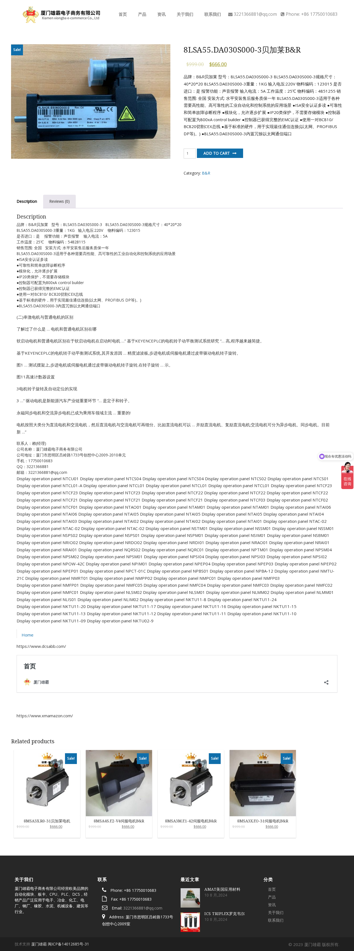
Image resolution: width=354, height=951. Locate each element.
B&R (206, 173)
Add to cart (217, 153)
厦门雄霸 (39, 944)
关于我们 (184, 14)
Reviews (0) (59, 201)
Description (27, 201)
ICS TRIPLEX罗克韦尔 (224, 913)
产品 (141, 14)
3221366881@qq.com (142, 908)
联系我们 (212, 14)
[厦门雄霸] (61, 13)
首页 (122, 14)
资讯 (161, 14)
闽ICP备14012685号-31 (68, 944)
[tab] (27, 201)
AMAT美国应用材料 (222, 889)
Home (27, 635)
